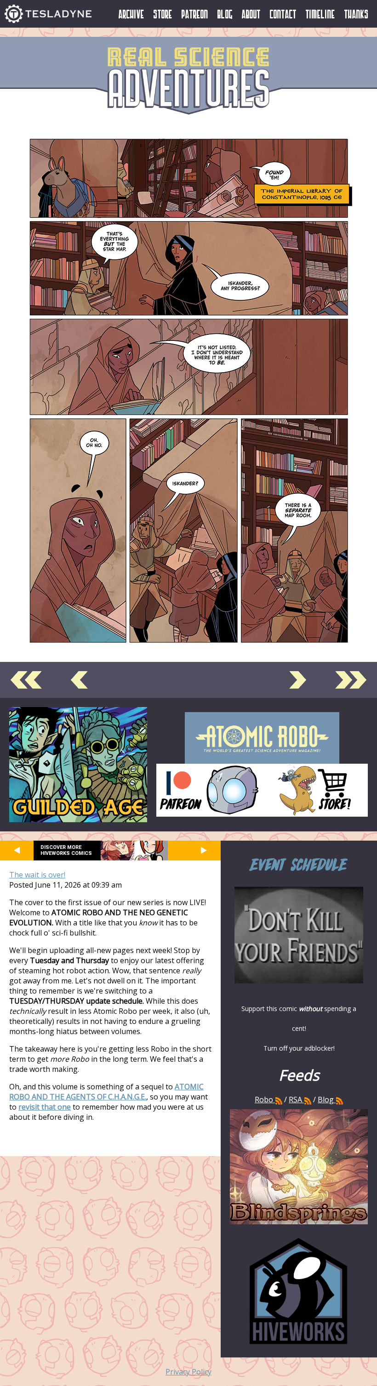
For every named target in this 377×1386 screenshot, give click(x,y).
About (251, 13)
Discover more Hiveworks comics (66, 850)
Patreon (195, 13)
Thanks (356, 13)
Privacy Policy (188, 1372)
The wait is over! (37, 875)
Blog (225, 13)
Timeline (320, 13)
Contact (283, 13)
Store (163, 13)
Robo (265, 1099)
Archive (131, 13)
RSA (295, 1099)
